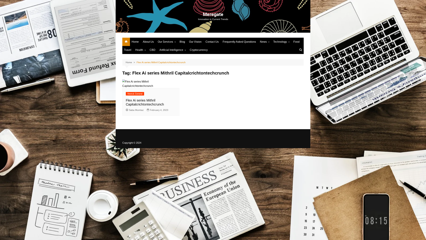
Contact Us (212, 41)
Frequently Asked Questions (239, 41)
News (263, 41)
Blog (182, 41)
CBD (152, 49)
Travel (127, 49)
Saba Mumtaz (136, 110)
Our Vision (195, 41)
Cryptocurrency (199, 49)
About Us (148, 41)
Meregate (213, 14)
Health (139, 49)
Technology (280, 41)
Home (135, 41)
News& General (134, 93)
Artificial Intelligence (171, 49)
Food (296, 41)
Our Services (165, 41)
